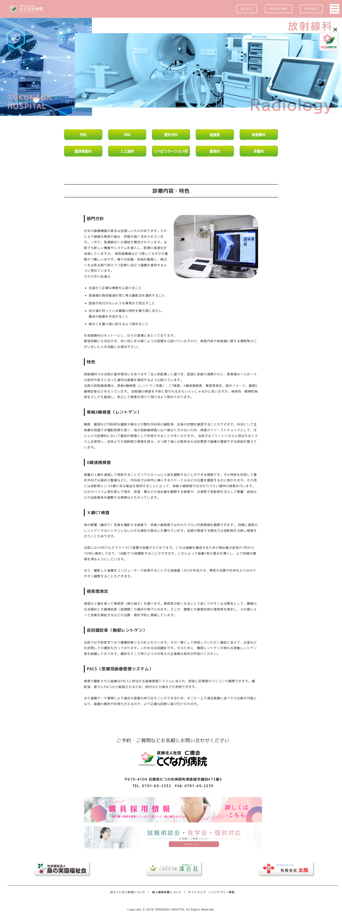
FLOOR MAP (278, 9)
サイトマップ (197, 892)
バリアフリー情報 (222, 892)
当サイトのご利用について (127, 892)
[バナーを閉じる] (335, 29)
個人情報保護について (166, 892)
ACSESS (247, 9)
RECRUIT (311, 9)
